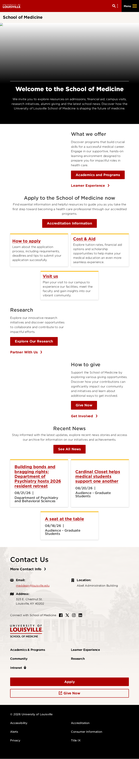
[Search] (116, 6)
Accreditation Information (69, 223)
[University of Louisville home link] (12, 6)
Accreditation (80, 723)
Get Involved (82, 416)
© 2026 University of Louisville (31, 714)
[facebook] (61, 615)
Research (78, 658)
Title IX (76, 740)
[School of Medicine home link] (26, 630)
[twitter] (67, 615)
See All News (69, 449)
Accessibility (18, 723)
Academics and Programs (98, 175)
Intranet (16, 668)
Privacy (15, 740)
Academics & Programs (27, 650)
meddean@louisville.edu (32, 585)
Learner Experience (88, 185)
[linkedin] (80, 615)
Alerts (14, 731)
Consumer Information (86, 731)
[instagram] (74, 615)
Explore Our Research (34, 341)
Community (19, 658)
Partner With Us (24, 352)
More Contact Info (26, 569)
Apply (69, 682)
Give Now (84, 405)
